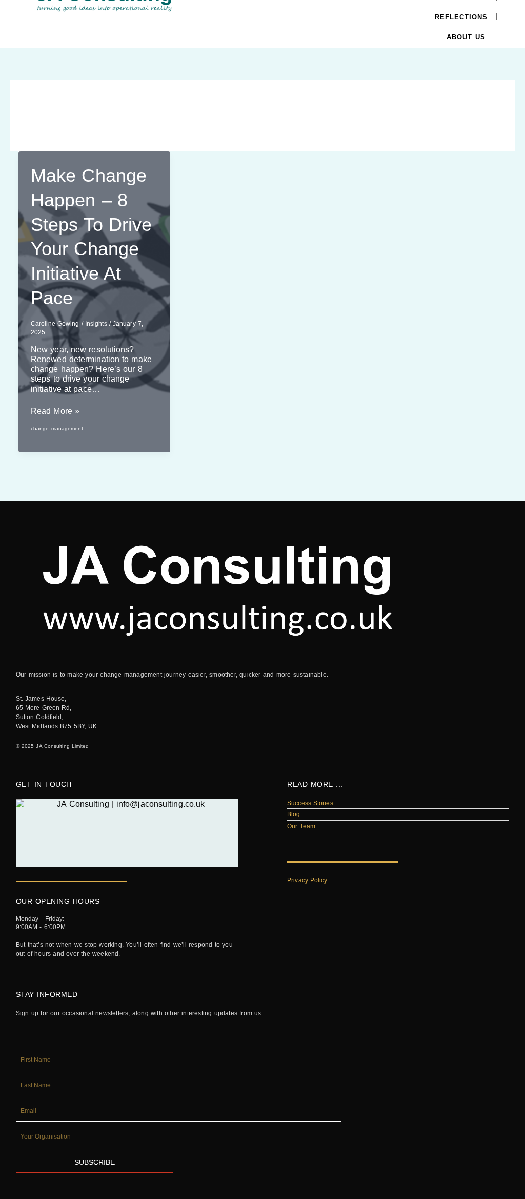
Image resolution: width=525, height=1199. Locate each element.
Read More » (55, 411)
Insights (96, 323)
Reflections (461, 17)
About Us (466, 37)
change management (57, 428)
